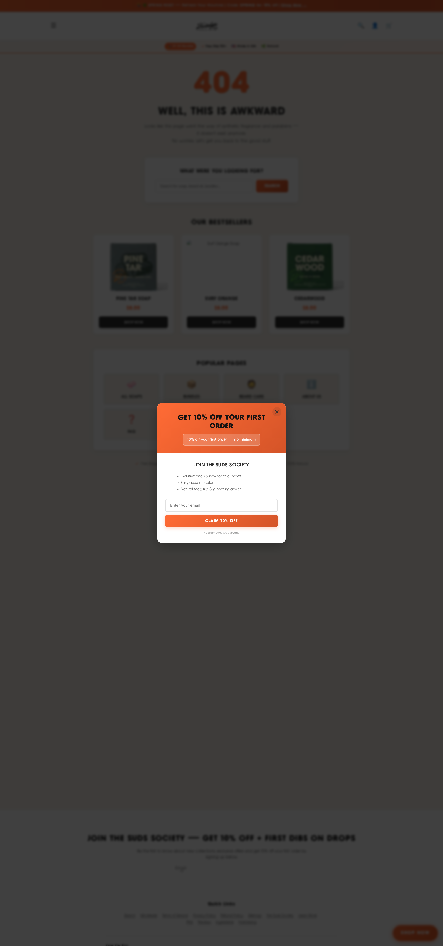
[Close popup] (276, 411)
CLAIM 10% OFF (221, 521)
